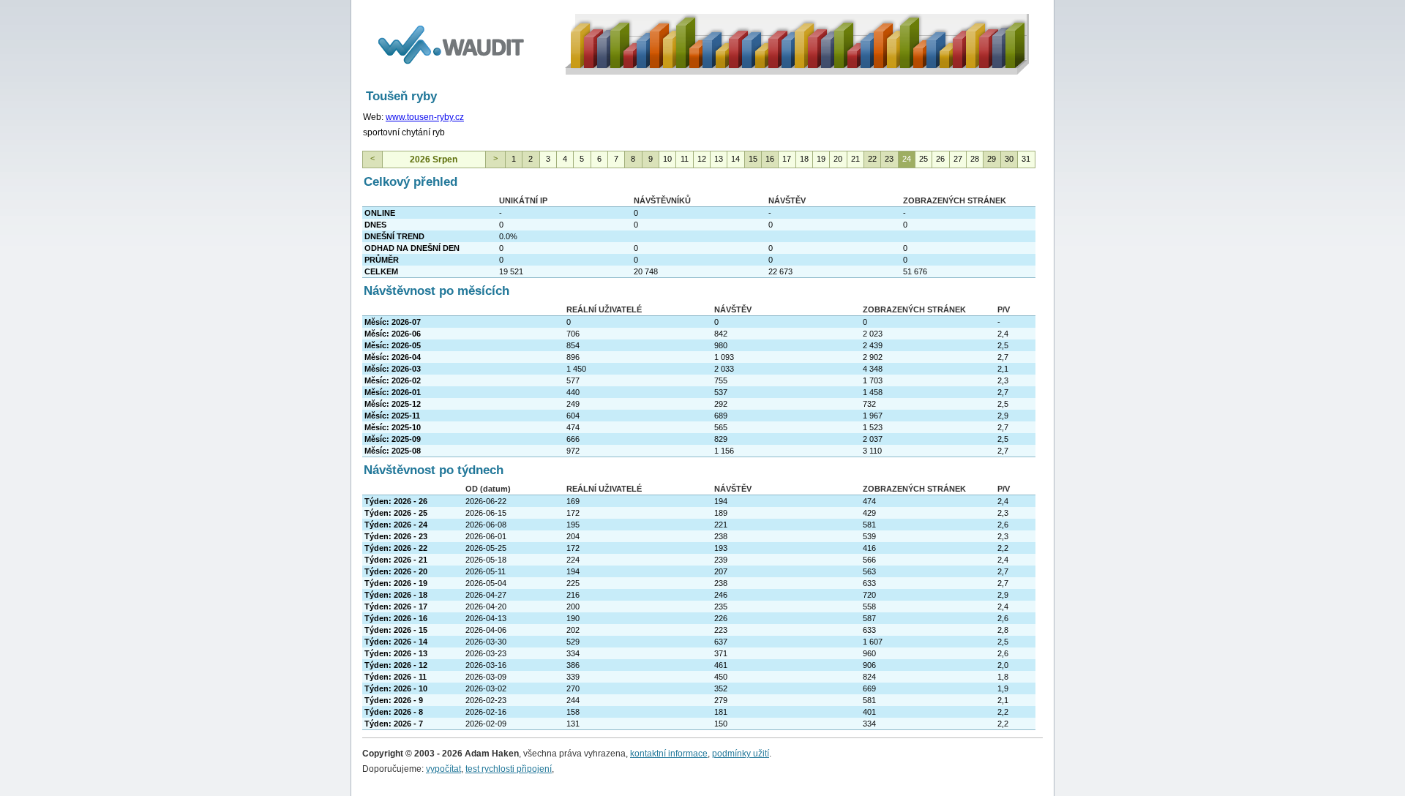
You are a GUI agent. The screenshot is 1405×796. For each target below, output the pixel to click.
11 (685, 158)
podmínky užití (740, 753)
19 (821, 158)
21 (855, 158)
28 (974, 158)
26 (940, 158)
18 (804, 158)
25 (923, 158)
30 (1009, 158)
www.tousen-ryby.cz (425, 117)
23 (889, 158)
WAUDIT (379, 12)
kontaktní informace (669, 753)
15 (753, 158)
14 (735, 158)
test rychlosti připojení (508, 769)
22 (872, 158)
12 (701, 158)
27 (957, 158)
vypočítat (443, 769)
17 (786, 158)
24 (906, 158)
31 (1026, 158)
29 (991, 158)
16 (769, 158)
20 (837, 158)
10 (667, 158)
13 (718, 158)
